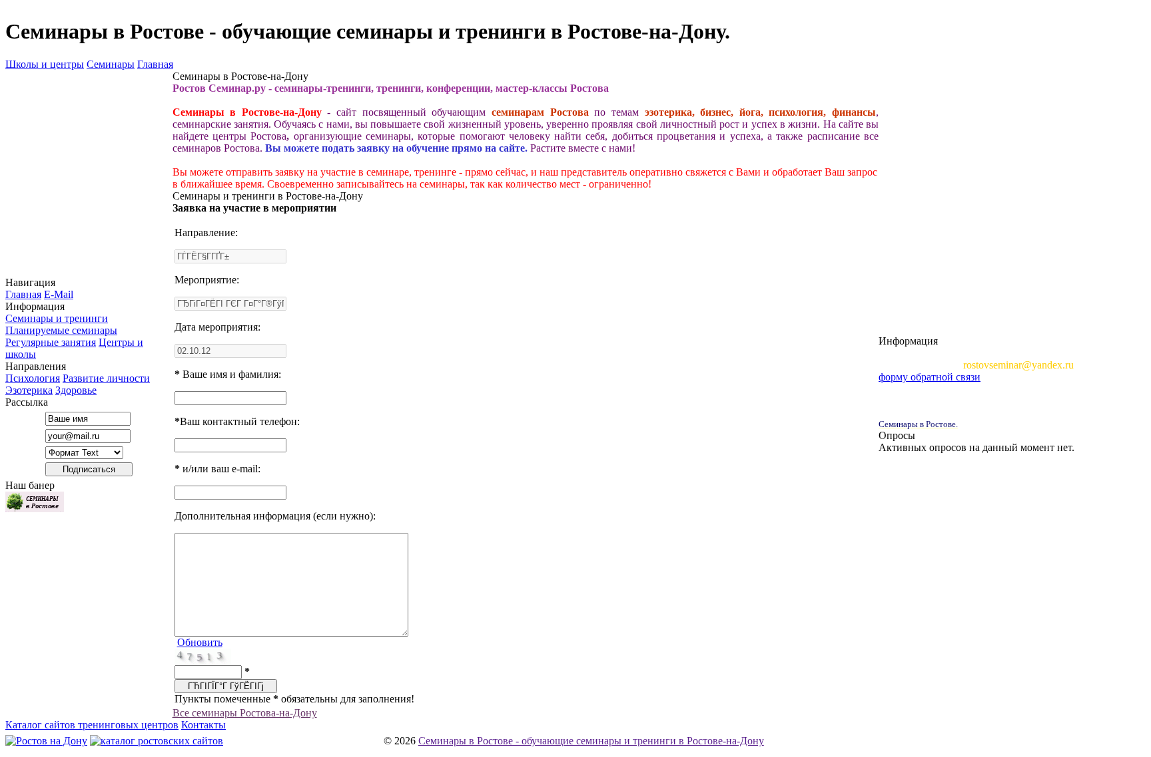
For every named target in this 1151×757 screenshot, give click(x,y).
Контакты (203, 724)
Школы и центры (44, 64)
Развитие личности (106, 378)
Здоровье (76, 390)
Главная (155, 64)
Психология (32, 378)
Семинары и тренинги (56, 318)
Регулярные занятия (50, 342)
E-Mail (58, 294)
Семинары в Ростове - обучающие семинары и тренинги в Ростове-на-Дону (591, 740)
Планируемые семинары (61, 330)
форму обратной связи (929, 376)
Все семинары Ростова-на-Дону (245, 712)
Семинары (111, 64)
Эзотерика (29, 390)
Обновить (199, 642)
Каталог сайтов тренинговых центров (92, 724)
